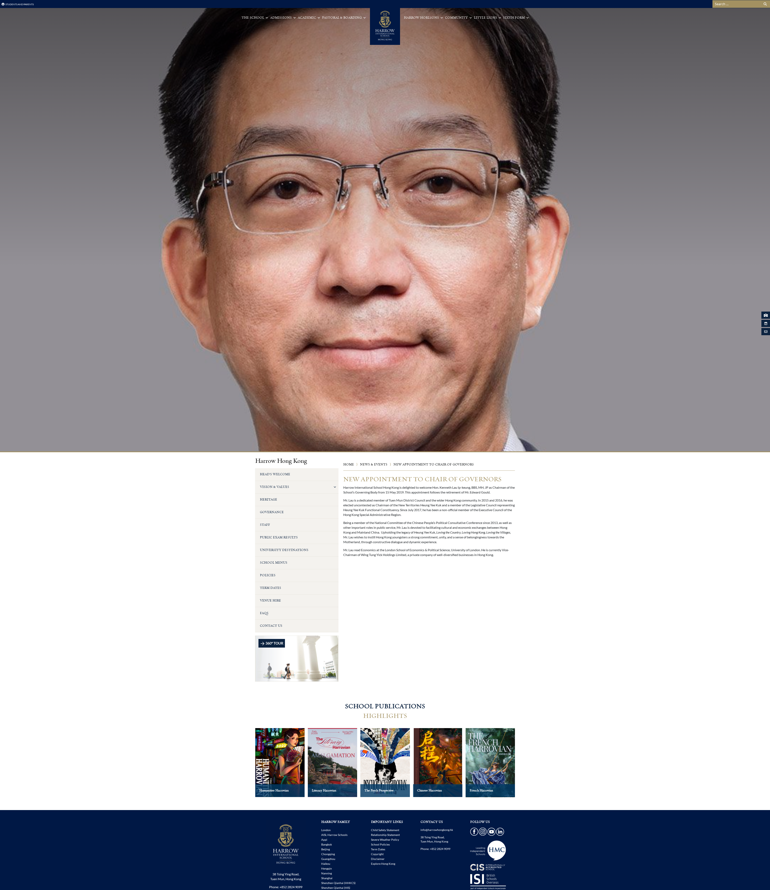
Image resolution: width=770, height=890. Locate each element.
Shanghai (326, 878)
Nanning (326, 873)
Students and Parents (19, 4)
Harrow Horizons (421, 18)
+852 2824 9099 (291, 887)
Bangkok (326, 844)
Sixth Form (514, 18)
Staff (265, 525)
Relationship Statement (385, 835)
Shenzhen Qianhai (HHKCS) (338, 883)
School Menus (273, 563)
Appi (324, 839)
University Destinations (284, 550)
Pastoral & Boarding (342, 18)
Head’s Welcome (275, 474)
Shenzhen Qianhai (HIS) (335, 887)
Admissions (281, 18)
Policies (268, 575)
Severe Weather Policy (385, 839)
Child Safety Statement (385, 830)
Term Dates (270, 588)
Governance (272, 512)
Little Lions (485, 18)
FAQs (264, 613)
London (326, 830)
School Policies (380, 844)
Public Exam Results (279, 537)
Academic (307, 18)
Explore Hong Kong (383, 863)
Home (348, 464)
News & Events (373, 464)
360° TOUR (274, 643)
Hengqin (326, 868)
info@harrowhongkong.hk (436, 829)
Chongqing (328, 854)
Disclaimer (378, 859)
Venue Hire (270, 600)
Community (456, 18)
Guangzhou (328, 859)
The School (253, 18)
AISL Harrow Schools (334, 835)
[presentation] (247, 767)
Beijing (325, 849)
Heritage (268, 499)
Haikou (325, 863)
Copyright (377, 854)
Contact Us (271, 626)
